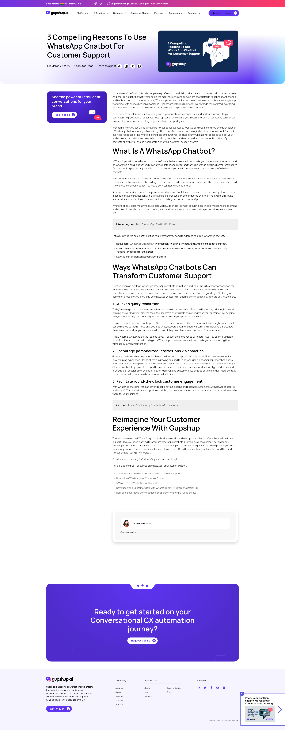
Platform (81, 13)
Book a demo (63, 114)
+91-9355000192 (72, 3)
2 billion (132, 205)
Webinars (148, 696)
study (151, 100)
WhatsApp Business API (143, 243)
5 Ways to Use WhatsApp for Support (136, 483)
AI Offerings (100, 13)
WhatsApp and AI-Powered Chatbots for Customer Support (149, 473)
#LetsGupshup (152, 459)
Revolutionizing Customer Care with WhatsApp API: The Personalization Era (157, 488)
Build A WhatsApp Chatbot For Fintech (156, 224)
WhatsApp (149, 96)
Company (192, 13)
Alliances (119, 700)
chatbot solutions (143, 449)
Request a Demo (221, 13)
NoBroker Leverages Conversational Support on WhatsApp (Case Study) (156, 492)
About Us (119, 688)
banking (117, 313)
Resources (174, 13)
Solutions (118, 13)
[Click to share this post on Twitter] (132, 66)
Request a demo (140, 640)
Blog (146, 692)
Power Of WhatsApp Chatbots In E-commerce (153, 405)
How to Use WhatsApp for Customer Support (141, 478)
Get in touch (57, 708)
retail (231, 309)
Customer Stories (140, 13)
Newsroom (119, 696)
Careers (118, 692)
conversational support (202, 296)
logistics (135, 313)
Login (100, 3)
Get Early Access (159, 3)
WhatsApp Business (182, 104)
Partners (158, 13)
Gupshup (118, 445)
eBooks (147, 688)
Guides (169, 692)
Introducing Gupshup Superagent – (142, 3)
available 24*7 (120, 390)
